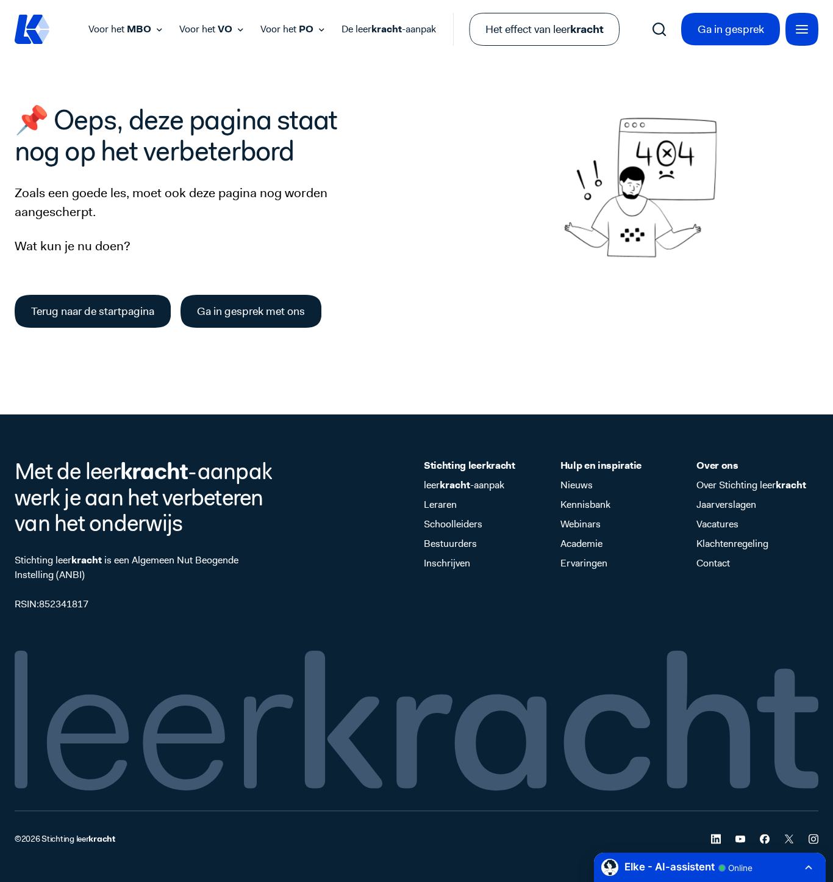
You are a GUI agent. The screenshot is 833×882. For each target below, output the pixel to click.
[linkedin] (716, 839)
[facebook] (765, 839)
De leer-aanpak (388, 29)
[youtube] (740, 839)
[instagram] (813, 839)
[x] (789, 839)
